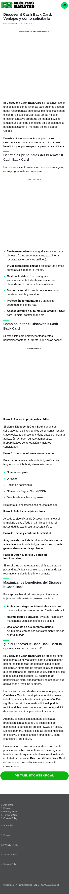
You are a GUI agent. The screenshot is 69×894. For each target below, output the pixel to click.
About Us (8, 805)
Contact (7, 808)
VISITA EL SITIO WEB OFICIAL (34, 775)
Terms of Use (10, 815)
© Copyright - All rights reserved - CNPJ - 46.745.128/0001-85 (31, 885)
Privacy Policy (10, 811)
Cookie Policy (10, 818)
